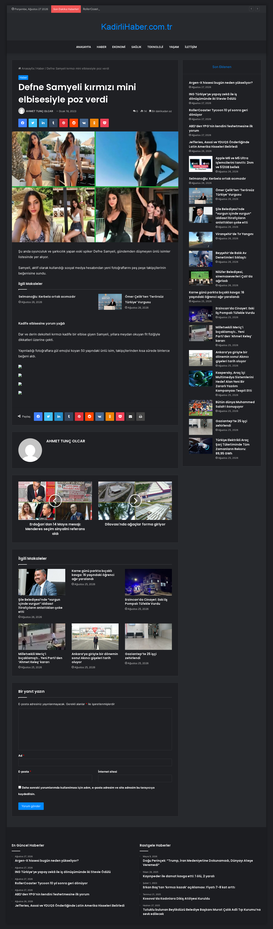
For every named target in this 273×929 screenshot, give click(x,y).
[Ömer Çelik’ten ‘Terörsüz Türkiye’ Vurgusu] (110, 302)
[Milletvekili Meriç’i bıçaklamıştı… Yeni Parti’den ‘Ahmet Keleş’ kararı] (41, 636)
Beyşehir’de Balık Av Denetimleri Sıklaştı (231, 255)
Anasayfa (83, 47)
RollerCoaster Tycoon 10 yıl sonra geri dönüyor (114, 9)
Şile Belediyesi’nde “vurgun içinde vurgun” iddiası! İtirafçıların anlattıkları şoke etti (40, 605)
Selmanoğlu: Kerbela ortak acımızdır (47, 296)
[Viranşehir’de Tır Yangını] (200, 240)
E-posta (24, 771)
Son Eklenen (221, 67)
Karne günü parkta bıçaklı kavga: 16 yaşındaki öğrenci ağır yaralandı (93, 575)
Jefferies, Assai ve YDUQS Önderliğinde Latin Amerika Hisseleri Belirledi (219, 144)
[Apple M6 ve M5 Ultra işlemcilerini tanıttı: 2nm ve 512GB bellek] (200, 164)
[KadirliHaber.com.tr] (136, 27)
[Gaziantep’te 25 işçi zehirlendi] (148, 636)
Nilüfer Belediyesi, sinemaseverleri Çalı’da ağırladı (234, 276)
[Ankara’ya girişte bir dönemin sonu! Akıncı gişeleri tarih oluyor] (95, 636)
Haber (101, 47)
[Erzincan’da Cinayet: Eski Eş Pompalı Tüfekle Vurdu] (148, 582)
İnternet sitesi (107, 771)
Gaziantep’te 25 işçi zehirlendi (141, 656)
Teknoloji (155, 47)
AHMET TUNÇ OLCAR (39, 111)
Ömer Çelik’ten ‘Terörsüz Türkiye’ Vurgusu (235, 192)
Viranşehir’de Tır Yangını (234, 234)
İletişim (191, 47)
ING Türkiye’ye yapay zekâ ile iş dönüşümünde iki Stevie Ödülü (213, 96)
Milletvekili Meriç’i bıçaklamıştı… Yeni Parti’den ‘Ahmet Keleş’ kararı (40, 658)
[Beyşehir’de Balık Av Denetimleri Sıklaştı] (200, 259)
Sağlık (136, 47)
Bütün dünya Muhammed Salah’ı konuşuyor (235, 404)
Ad (21, 755)
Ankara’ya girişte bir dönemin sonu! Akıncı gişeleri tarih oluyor (95, 658)
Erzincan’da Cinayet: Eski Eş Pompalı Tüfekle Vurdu (146, 601)
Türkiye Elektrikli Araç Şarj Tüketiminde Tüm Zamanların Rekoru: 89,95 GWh (233, 447)
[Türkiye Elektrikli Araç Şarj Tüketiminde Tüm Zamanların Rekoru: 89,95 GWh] (200, 446)
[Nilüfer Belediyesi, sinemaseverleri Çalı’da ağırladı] (200, 278)
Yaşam (174, 47)
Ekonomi (118, 47)
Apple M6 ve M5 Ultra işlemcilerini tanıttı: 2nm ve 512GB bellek (235, 162)
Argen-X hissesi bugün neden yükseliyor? (221, 83)
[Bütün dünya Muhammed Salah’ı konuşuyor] (200, 408)
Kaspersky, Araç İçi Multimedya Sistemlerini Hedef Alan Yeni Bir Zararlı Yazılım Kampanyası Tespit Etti (235, 382)
